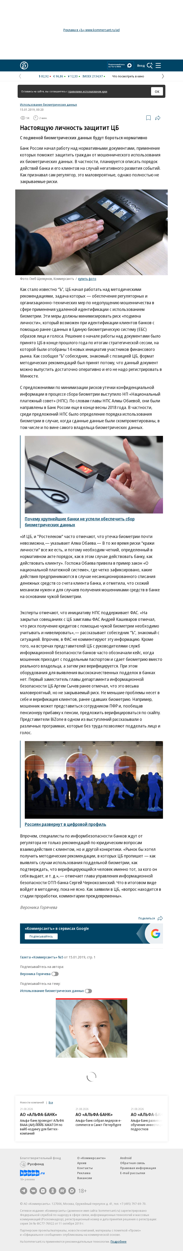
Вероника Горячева (35, 973)
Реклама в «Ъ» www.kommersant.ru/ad (91, 30)
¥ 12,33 (73, 76)
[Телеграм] (23, 1190)
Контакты (85, 1168)
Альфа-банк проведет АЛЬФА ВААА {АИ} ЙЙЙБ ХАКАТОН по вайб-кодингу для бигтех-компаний (42, 1127)
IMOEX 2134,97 (92, 76)
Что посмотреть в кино (128, 76)
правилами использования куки (87, 91)
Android (126, 1158)
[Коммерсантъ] (24, 65)
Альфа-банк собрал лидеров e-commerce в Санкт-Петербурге (99, 1122)
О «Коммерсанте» (91, 1158)
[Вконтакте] (33, 1190)
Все (51, 1102)
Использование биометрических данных (48, 104)
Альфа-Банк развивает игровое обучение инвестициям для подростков (154, 1124)
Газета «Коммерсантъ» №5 (41, 957)
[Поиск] (149, 65)
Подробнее (119, 1241)
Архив (81, 1163)
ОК (157, 91)
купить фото (87, 278)
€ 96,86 (58, 76)
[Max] (72, 1190)
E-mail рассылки (132, 1173)
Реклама (84, 1173)
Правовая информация (138, 1168)
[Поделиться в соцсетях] (158, 118)
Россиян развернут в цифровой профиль (65, 824)
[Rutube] (62, 1190)
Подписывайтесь (41, 936)
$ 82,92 (44, 76)
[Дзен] (42, 1190)
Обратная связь (132, 1163)
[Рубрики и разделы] (158, 65)
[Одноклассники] (52, 1190)
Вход (141, 65)
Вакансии (84, 1178)
